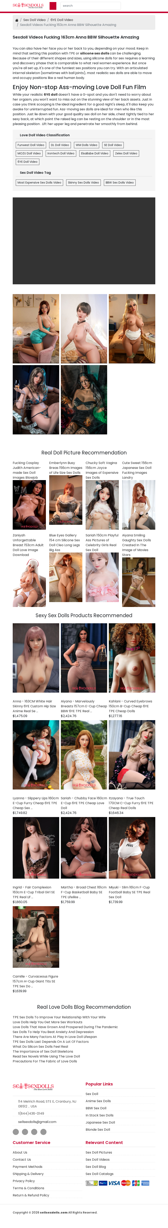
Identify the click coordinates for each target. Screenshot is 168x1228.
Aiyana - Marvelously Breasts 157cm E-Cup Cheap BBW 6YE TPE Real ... (84, 706)
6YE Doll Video (62, 20)
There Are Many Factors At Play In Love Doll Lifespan (55, 1036)
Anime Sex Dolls (98, 1101)
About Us (20, 1152)
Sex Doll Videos (98, 1159)
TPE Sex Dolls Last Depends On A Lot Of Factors (51, 1041)
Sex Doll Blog (96, 1166)
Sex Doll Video (34, 20)
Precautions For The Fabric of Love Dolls (45, 1061)
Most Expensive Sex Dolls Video (39, 182)
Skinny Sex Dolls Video (83, 182)
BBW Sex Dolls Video (120, 182)
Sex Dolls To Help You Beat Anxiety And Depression (53, 1032)
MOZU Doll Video (29, 153)
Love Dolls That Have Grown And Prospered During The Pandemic (65, 1027)
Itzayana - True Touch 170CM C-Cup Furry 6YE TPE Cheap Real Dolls (131, 803)
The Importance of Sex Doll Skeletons (43, 1051)
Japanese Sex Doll (100, 1122)
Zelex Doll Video (126, 153)
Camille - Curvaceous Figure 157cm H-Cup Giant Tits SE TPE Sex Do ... (35, 981)
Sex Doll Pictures (99, 1152)
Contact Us (22, 1159)
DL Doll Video (60, 145)
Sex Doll (92, 1094)
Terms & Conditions (28, 1188)
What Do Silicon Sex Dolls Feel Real (40, 1046)
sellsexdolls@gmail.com (37, 1121)
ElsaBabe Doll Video (94, 153)
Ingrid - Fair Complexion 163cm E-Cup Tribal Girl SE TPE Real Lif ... (34, 892)
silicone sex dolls (95, 53)
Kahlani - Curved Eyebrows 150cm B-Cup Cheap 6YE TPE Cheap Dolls (130, 706)
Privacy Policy (24, 1181)
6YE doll (51, 94)
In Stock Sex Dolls (100, 1115)
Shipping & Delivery (28, 1174)
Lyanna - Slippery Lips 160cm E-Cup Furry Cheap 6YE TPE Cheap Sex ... (36, 803)
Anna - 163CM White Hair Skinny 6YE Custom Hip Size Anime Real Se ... (34, 706)
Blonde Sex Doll (98, 1129)
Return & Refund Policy (31, 1195)
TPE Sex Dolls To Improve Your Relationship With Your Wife (59, 1017)
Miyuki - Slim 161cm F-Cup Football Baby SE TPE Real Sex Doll (129, 892)
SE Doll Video (113, 145)
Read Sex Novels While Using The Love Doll (46, 1056)
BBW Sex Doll (96, 1108)
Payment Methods (27, 1166)
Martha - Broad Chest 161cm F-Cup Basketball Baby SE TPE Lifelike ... (84, 892)
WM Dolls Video (86, 145)
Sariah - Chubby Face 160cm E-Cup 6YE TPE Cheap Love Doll (84, 803)
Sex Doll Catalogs (100, 1174)
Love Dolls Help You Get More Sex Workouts (47, 1022)
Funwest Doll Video (31, 145)
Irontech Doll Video (61, 153)
